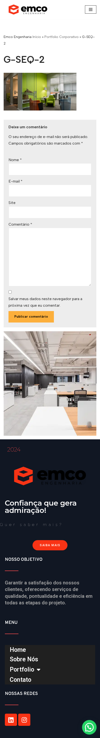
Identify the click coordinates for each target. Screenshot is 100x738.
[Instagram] (24, 720)
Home (18, 649)
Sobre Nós (24, 659)
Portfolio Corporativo (61, 37)
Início (37, 37)
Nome (15, 159)
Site (12, 202)
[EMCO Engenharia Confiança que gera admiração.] (29, 9)
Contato (20, 679)
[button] (89, 727)
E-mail (15, 181)
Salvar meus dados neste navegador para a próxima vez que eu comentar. (45, 302)
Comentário (20, 224)
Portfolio (22, 669)
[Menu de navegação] (90, 9)
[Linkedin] (11, 720)
